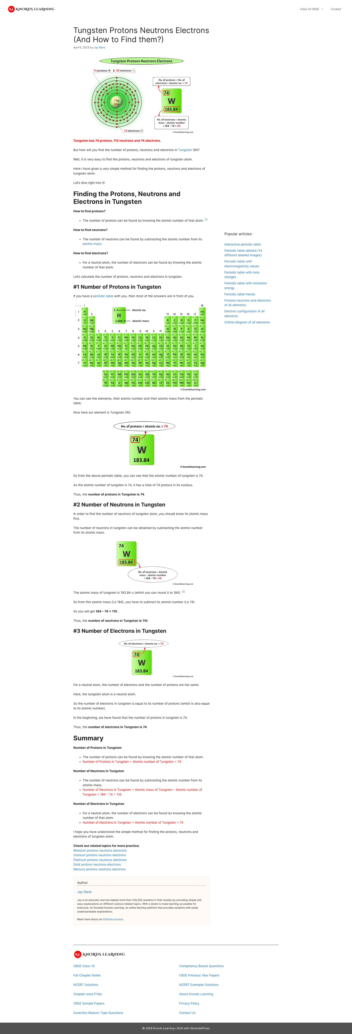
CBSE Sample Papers (88, 1003)
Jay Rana (84, 892)
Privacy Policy (189, 1003)
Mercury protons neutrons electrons (99, 869)
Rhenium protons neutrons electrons (100, 850)
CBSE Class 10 (84, 966)
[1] (206, 219)
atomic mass (92, 244)
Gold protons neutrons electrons (97, 864)
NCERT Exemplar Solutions (199, 985)
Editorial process (113, 919)
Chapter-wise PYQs (87, 994)
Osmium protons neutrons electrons (99, 855)
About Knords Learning (196, 994)
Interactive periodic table (242, 244)
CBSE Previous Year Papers (199, 975)
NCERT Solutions (85, 985)
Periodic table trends (239, 294)
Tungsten (185, 150)
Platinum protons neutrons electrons (100, 860)
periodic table (103, 296)
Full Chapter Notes (87, 975)
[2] (183, 591)
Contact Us (187, 1013)
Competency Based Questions (201, 966)
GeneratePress (200, 1028)
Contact (336, 9)
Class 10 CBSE (309, 9)
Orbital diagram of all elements (247, 322)
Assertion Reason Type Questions (98, 1013)
